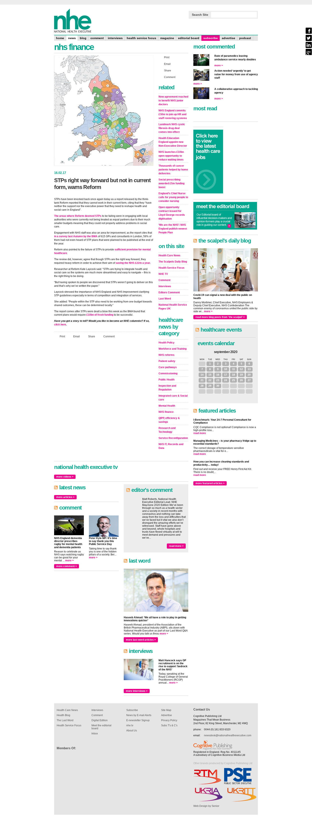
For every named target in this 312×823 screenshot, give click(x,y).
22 (209, 380)
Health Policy (166, 342)
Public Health (166, 379)
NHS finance (166, 411)
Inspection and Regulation (167, 387)
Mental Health (167, 405)
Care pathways (168, 367)
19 (241, 374)
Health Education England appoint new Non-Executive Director (173, 142)
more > (69, 560)
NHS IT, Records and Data (171, 446)
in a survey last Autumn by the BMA (75, 236)
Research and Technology (167, 430)
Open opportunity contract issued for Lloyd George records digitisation (172, 213)
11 (233, 369)
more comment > (66, 566)
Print (62, 336)
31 (202, 363)
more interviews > (137, 691)
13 (249, 369)
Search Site (200, 14)
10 (225, 369)
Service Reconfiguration (173, 438)
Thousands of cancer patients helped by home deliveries (173, 169)
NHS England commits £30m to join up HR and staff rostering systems (173, 114)
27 (249, 380)
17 (225, 374)
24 (225, 380)
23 (217, 380)
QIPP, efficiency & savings (169, 420)
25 (233, 380)
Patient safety (167, 361)
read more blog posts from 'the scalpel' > (220, 317)
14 (202, 374)
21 (202, 380)
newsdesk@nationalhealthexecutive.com (227, 735)
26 (241, 380)
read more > (176, 546)
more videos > (64, 476)
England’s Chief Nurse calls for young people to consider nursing (173, 197)
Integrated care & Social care (173, 397)
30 (217, 385)
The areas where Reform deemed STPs (77, 215)
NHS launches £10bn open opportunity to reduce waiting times (171, 155)
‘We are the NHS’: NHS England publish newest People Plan (173, 228)
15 (209, 374)
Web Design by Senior (206, 806)
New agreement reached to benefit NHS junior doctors (173, 100)
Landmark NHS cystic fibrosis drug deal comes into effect (172, 128)
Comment (109, 336)
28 (202, 385)
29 (209, 385)
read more (199, 433)
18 (233, 374)
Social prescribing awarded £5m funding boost (171, 183)
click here (60, 324)
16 (217, 374)
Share (91, 336)
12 (241, 369)
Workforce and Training (173, 348)
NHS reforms (166, 354)
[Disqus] (103, 398)
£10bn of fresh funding (99, 314)
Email (76, 336)
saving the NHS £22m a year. (133, 262)
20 (249, 374)
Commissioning (168, 373)
